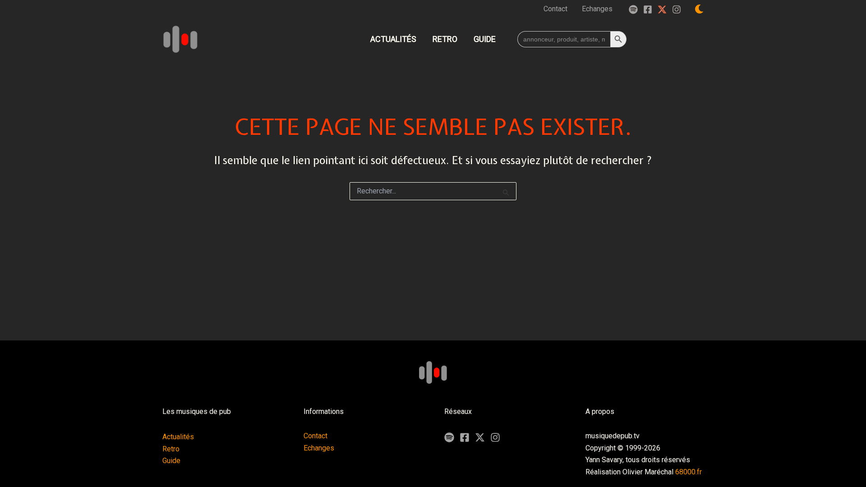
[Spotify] (633, 9)
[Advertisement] (433, 307)
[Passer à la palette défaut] (699, 9)
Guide (171, 460)
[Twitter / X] (662, 9)
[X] (480, 437)
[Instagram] (676, 9)
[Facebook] (647, 9)
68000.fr (688, 472)
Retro (171, 449)
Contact (315, 436)
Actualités (178, 436)
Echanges (319, 448)
